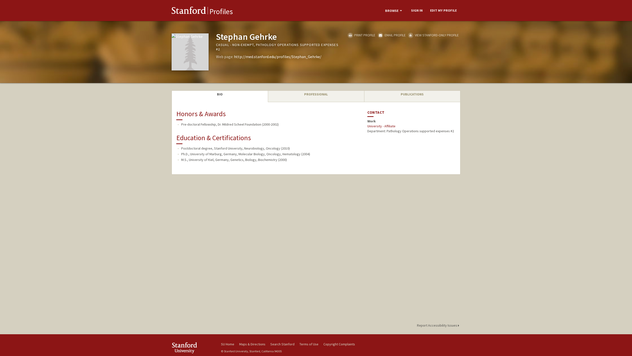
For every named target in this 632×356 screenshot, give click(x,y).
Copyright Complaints (339, 344)
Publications (412, 94)
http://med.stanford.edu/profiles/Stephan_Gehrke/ (277, 56)
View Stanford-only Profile (436, 35)
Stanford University (193, 348)
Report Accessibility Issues (437, 325)
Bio (220, 94)
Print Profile (364, 35)
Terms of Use (308, 344)
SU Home (227, 344)
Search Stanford (282, 344)
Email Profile (394, 35)
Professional (316, 94)
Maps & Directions (252, 344)
